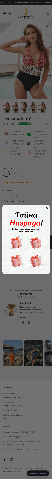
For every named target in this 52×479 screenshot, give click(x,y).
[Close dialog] (47, 208)
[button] (16, 243)
